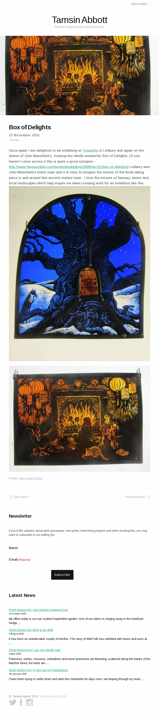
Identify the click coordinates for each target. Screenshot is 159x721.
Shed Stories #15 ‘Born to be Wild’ (31, 630)
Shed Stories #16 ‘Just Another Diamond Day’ (38, 610)
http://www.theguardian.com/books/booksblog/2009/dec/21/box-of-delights (68, 167)
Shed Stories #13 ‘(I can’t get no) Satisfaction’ (38, 670)
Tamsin (14, 140)
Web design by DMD (53, 696)
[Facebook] (21, 702)
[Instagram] (29, 702)
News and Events (30, 478)
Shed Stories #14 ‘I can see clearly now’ (35, 650)
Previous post (135, 497)
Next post (21, 497)
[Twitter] (12, 702)
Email (19, 559)
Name (13, 548)
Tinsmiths (90, 150)
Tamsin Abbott (79, 20)
